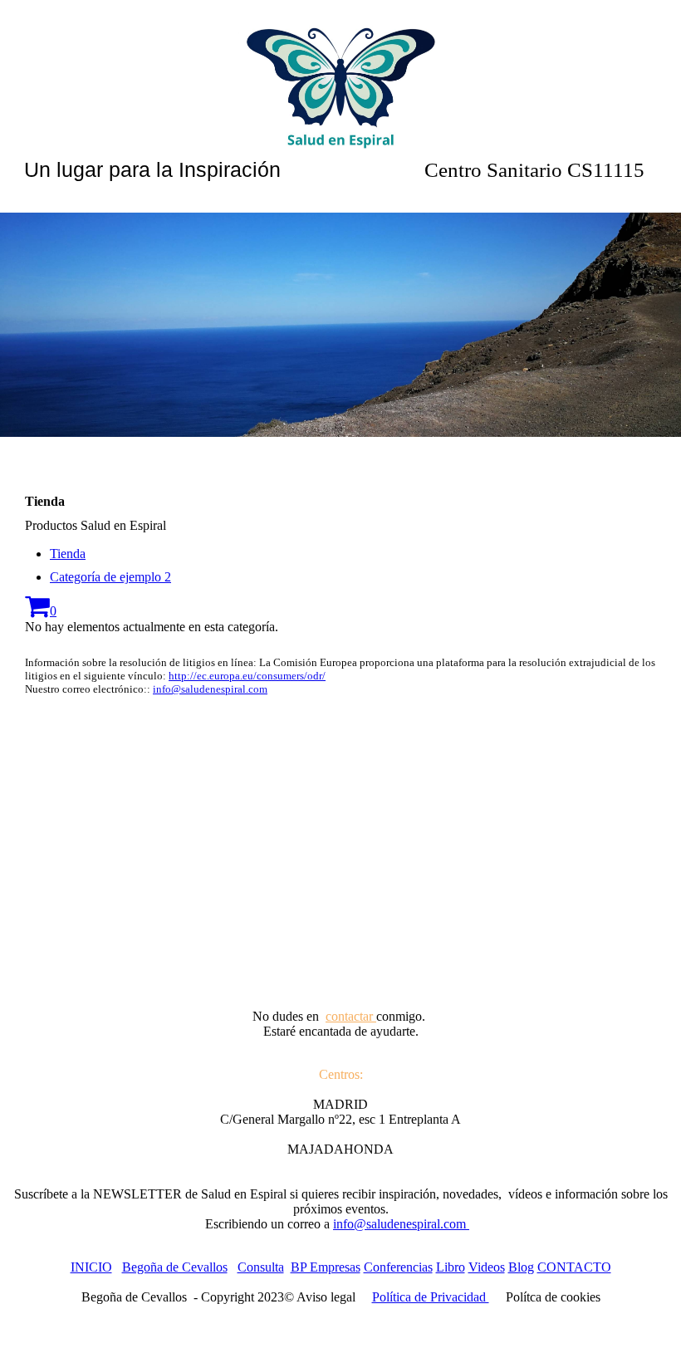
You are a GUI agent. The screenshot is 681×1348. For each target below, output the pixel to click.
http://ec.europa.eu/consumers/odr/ (247, 675)
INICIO (91, 1267)
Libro (450, 1267)
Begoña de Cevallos (175, 1267)
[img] (340, 83)
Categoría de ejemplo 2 (110, 577)
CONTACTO (574, 1267)
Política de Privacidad (430, 1297)
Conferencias (398, 1267)
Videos (486, 1267)
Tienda (68, 554)
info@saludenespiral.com (210, 689)
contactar (351, 1016)
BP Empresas (325, 1267)
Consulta (261, 1267)
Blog (521, 1267)
